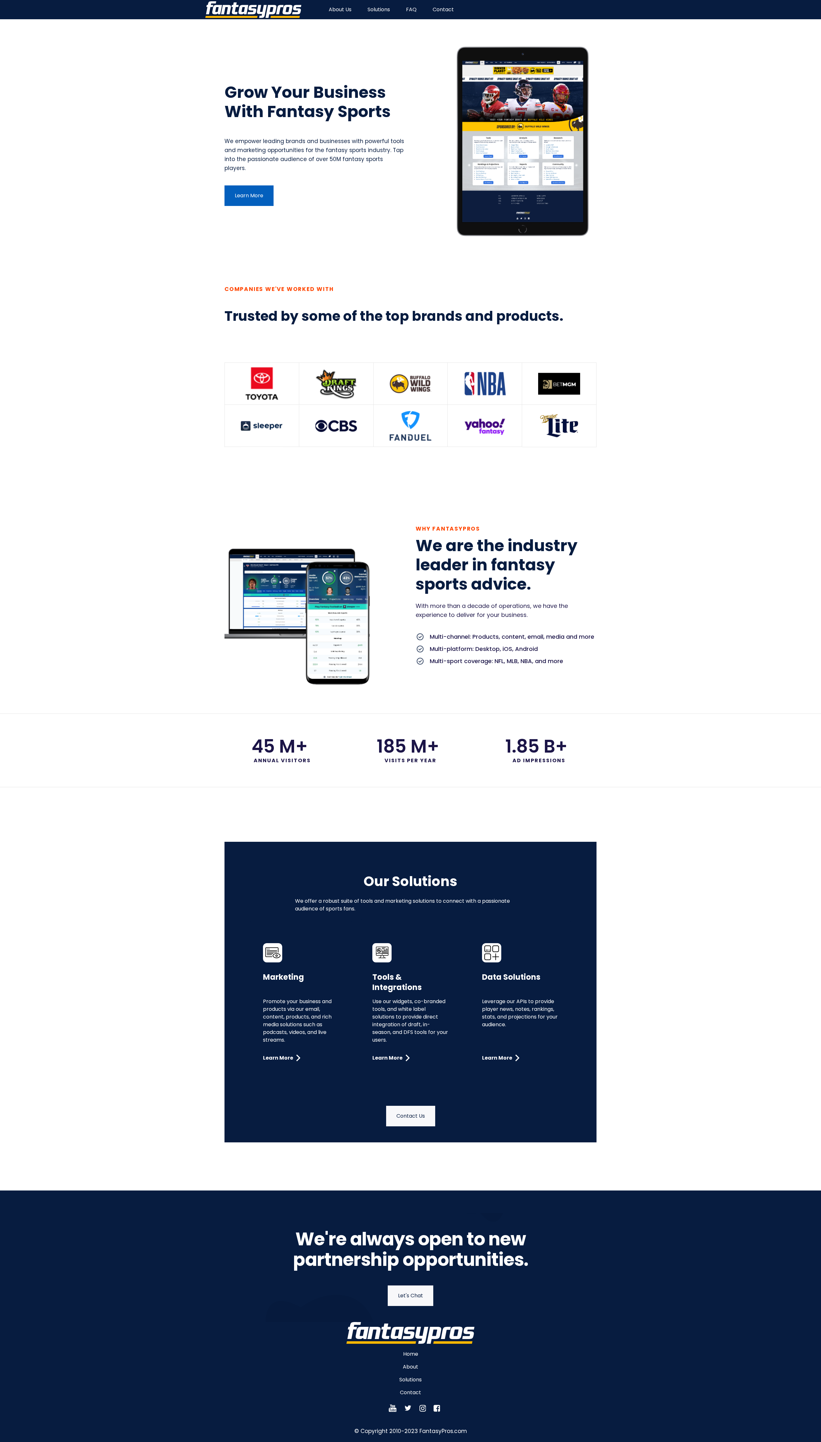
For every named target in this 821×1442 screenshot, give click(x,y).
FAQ (411, 9)
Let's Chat (410, 1295)
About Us (340, 9)
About (410, 1366)
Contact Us (410, 1116)
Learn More (249, 195)
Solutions (379, 9)
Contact (443, 9)
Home (410, 1354)
